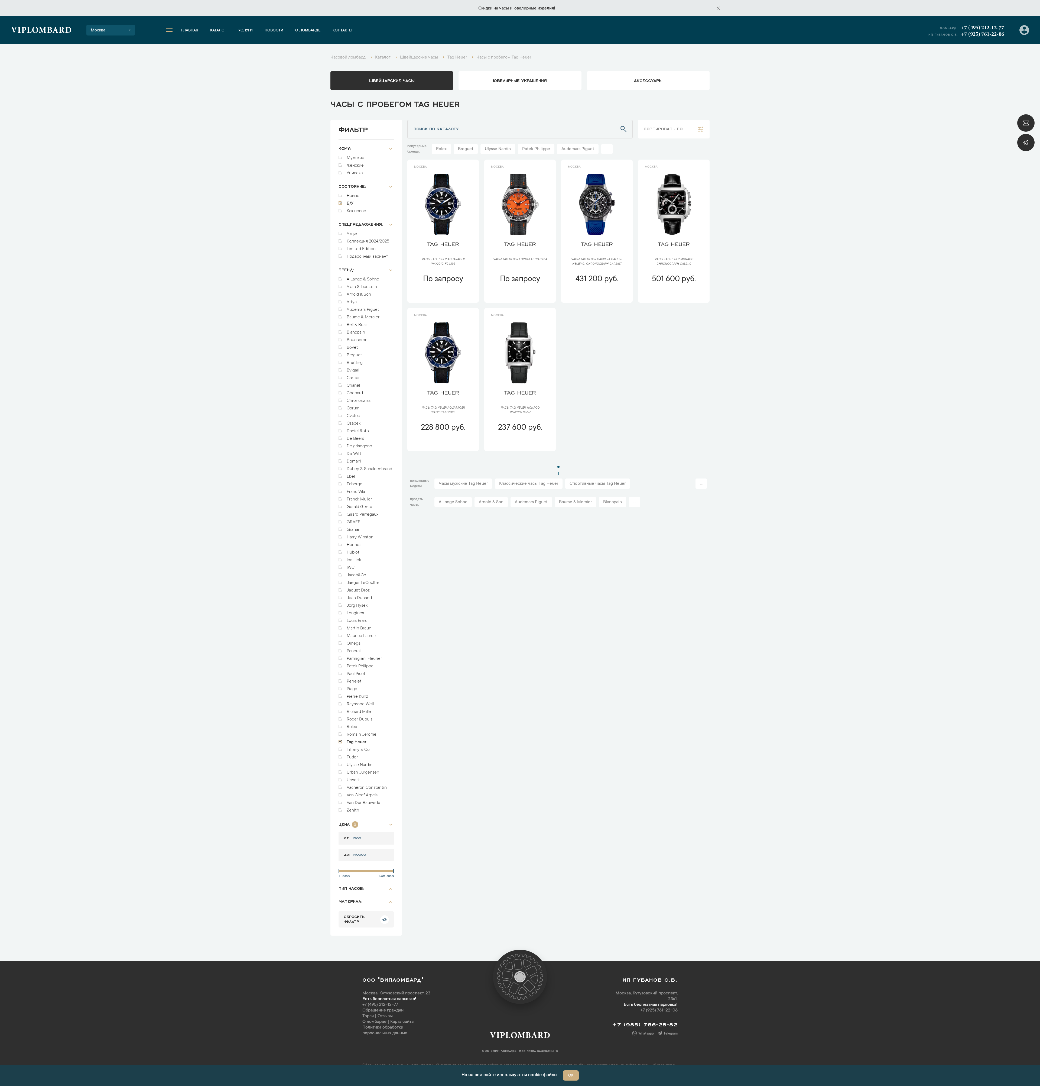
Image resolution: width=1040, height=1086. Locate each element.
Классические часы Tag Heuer (528, 483)
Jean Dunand (359, 598)
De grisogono (359, 446)
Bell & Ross (357, 324)
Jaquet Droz (358, 590)
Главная (189, 30)
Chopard (355, 393)
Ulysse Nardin (359, 764)
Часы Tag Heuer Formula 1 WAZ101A (520, 259)
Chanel (353, 385)
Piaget (353, 689)
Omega (353, 643)
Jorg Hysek (357, 605)
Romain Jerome (361, 734)
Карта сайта (402, 1021)
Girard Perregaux (362, 514)
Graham (354, 529)
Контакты (342, 30)
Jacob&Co (356, 575)
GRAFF (353, 522)
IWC (351, 567)
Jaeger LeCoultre (363, 582)
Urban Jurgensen (363, 772)
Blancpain (356, 332)
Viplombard (41, 31)
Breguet (354, 355)
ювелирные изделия (534, 8)
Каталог (218, 30)
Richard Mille (359, 711)
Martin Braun (359, 628)
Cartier (353, 378)
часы (504, 8)
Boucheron (357, 340)
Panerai (354, 651)
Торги (368, 1016)
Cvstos (353, 415)
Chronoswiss (358, 400)
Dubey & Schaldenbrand (369, 469)
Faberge (354, 484)
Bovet (352, 347)
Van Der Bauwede (363, 802)
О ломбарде (308, 30)
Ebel (351, 476)
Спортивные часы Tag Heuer (598, 483)
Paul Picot (356, 673)
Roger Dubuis (359, 719)
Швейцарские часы (392, 80)
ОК (570, 1076)
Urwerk (353, 780)
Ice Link (354, 560)
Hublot (353, 552)
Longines (355, 613)
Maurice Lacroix (361, 636)
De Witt (354, 453)
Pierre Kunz (357, 696)
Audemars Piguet (363, 309)
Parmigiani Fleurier (364, 658)
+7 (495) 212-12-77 (982, 28)
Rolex (352, 727)
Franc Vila (356, 491)
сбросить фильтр (354, 918)
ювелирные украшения (520, 80)
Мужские (355, 158)
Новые (353, 195)
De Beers (355, 438)
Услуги (245, 30)
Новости (274, 30)
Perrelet (354, 681)
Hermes (354, 544)
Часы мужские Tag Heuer (463, 483)
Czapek (353, 423)
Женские (355, 165)
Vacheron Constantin (367, 787)
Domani (354, 461)
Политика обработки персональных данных (384, 1030)
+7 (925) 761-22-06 (982, 34)
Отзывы (385, 1016)
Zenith (353, 810)
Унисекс (355, 173)
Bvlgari (353, 370)
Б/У (350, 203)
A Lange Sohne (453, 502)
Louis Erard (357, 620)
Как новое (356, 211)
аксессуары (648, 80)
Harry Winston (360, 537)
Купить (443, 295)
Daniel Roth (358, 431)
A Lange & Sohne (363, 279)
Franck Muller (359, 499)
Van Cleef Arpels (362, 795)
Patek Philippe (360, 666)
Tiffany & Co (358, 749)
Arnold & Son (359, 294)
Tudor (352, 757)
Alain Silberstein (362, 287)
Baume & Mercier (363, 317)
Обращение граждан (383, 1010)
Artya (352, 302)
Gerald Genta (359, 507)
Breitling (355, 362)
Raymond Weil (360, 704)
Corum (353, 408)
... (607, 149)
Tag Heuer (356, 742)
